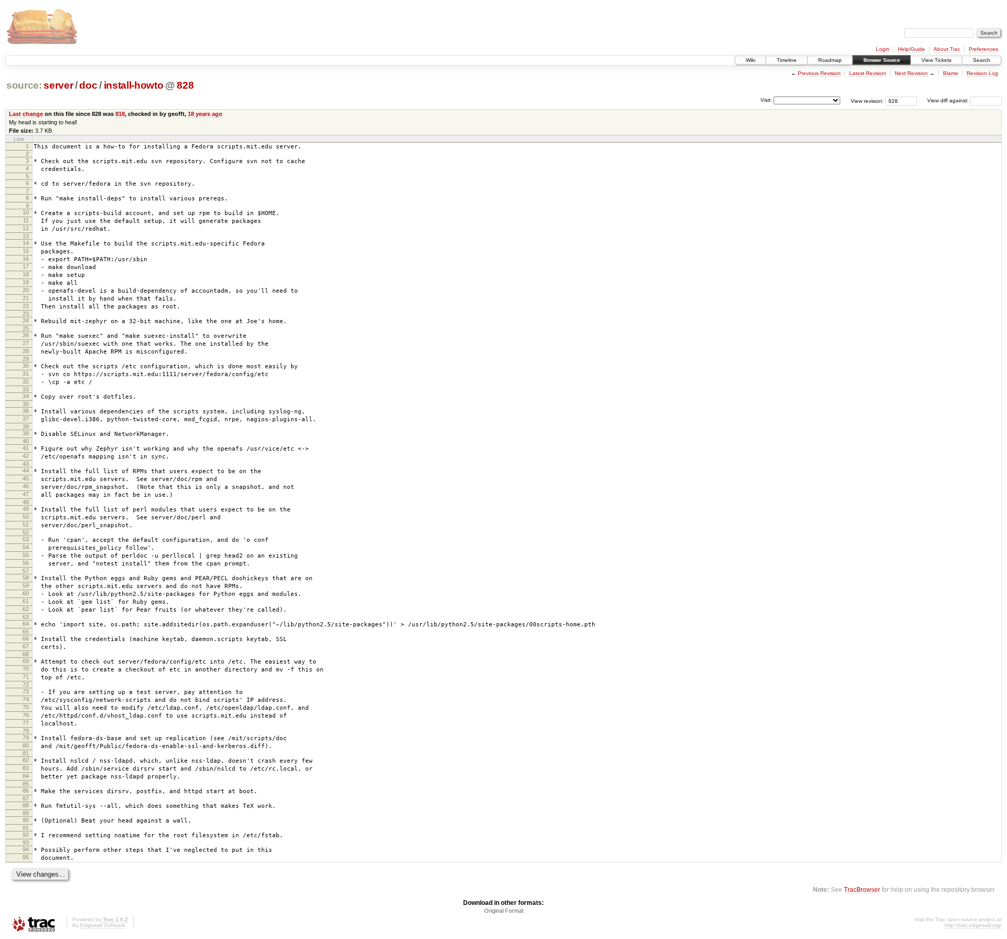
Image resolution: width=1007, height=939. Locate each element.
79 (26, 737)
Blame (950, 73)
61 (26, 601)
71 (26, 677)
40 (26, 441)
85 (26, 784)
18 (26, 274)
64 (26, 624)
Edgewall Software (102, 925)
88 (26, 805)
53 (26, 539)
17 (26, 266)
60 (26, 593)
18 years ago (205, 114)
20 (26, 290)
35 (26, 404)
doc (88, 85)
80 (26, 745)
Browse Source (881, 60)
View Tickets (936, 60)
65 (26, 631)
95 (26, 857)
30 (26, 365)
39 (26, 433)
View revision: (867, 100)
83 (26, 768)
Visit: (766, 100)
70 (26, 669)
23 (26, 314)
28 (26, 351)
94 (26, 849)
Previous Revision (819, 73)
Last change (26, 114)
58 (26, 577)
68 (26, 654)
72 (26, 684)
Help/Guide (911, 49)
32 (26, 381)
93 (26, 842)
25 (26, 328)
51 (26, 524)
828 (185, 85)
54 (26, 547)
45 (26, 478)
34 (26, 396)
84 (26, 776)
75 (26, 707)
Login (883, 49)
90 (26, 820)
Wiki (750, 60)
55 (26, 555)
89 (26, 813)
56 (26, 563)
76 (26, 715)
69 (26, 661)
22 (26, 306)
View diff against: (948, 100)
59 (26, 585)
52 (26, 532)
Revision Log (982, 73)
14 (26, 243)
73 (26, 691)
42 (26, 456)
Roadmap (830, 60)
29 (26, 359)
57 (26, 571)
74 (26, 699)
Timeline (787, 60)
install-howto (134, 85)
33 (26, 389)
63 (26, 617)
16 (26, 258)
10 (26, 212)
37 (26, 418)
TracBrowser (862, 889)
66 (26, 638)
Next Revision (911, 73)
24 (26, 320)
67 (26, 646)
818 (120, 114)
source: (24, 85)
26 (26, 335)
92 (26, 834)
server (58, 85)
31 (26, 373)
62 (26, 609)
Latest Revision (867, 73)
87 (26, 798)
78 (26, 731)
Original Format (503, 911)
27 (26, 343)
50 (26, 517)
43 (26, 464)
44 (26, 470)
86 (26, 790)
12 (26, 228)
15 (26, 251)
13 (26, 236)
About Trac (947, 49)
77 (26, 723)
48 (26, 502)
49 (26, 509)
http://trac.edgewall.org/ (973, 925)
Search (981, 60)
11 (26, 220)
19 (26, 282)
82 (26, 760)
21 (26, 298)
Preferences (983, 49)
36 (26, 411)
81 (26, 753)
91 (26, 828)
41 (26, 448)
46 (26, 486)
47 (26, 494)
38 (26, 426)
